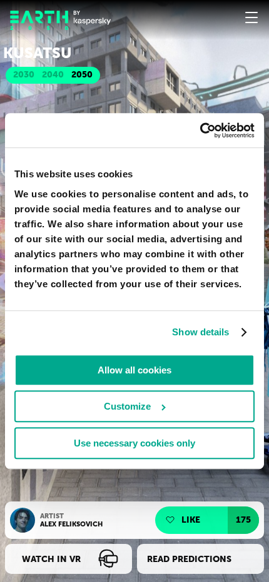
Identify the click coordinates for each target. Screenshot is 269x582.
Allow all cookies (134, 370)
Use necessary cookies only (134, 443)
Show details (200, 332)
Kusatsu (37, 53)
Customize (127, 406)
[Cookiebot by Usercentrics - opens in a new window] (200, 130)
